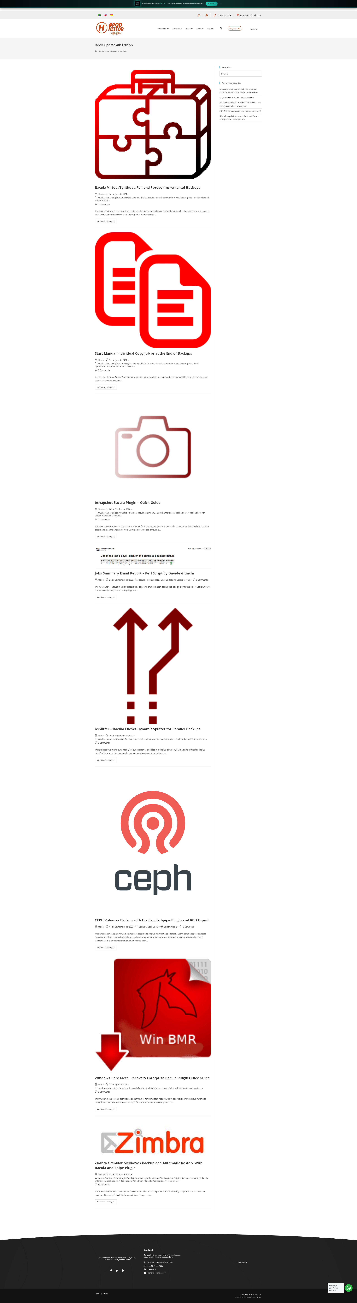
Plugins (116, 515)
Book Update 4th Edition (115, 366)
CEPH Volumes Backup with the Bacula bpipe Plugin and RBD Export (152, 920)
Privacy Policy (102, 1294)
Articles (101, 739)
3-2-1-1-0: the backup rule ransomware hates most (240, 111)
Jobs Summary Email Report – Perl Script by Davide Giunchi (144, 573)
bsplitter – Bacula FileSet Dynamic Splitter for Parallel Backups (147, 729)
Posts (188, 28)
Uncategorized (194, 1088)
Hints (105, 200)
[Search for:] (240, 73)
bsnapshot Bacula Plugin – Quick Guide (128, 502)
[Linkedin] (123, 1270)
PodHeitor (162, 28)
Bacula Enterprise (183, 197)
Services (176, 28)
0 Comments (104, 204)
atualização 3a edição (148, 1178)
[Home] (96, 51)
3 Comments (104, 1184)
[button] (221, 28)
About (199, 28)
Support (210, 28)
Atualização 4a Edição (108, 197)
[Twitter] (117, 1270)
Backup (123, 512)
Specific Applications (154, 1181)
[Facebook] (111, 1270)
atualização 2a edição (108, 1088)
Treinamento (172, 1181)
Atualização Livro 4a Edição (133, 197)
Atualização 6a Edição (130, 1088)
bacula (151, 197)
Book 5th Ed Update (152, 1088)
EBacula (107, 515)
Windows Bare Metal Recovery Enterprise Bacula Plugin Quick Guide (152, 1078)
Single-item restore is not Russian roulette (236, 97)
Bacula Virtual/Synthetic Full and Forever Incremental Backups (147, 187)
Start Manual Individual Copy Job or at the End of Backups (143, 353)
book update (181, 512)
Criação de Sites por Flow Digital (248, 1297)
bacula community (164, 197)
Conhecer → (211, 3)
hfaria (101, 194)
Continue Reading (104, 221)
